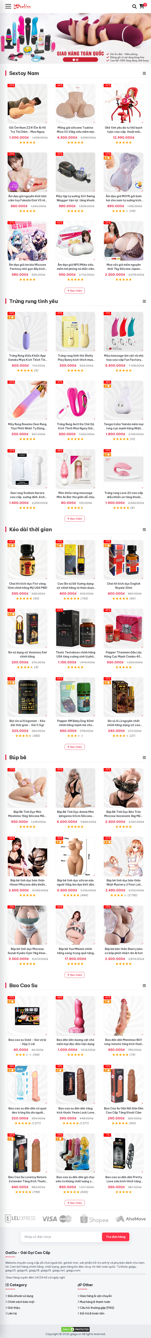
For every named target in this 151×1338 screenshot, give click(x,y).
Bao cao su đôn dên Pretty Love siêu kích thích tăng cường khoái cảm (123, 1181)
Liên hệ (12, 1313)
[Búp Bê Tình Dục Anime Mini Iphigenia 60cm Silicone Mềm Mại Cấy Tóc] (75, 788)
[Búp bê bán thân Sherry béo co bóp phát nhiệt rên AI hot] (123, 925)
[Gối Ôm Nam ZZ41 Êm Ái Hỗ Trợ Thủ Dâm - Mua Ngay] (27, 104)
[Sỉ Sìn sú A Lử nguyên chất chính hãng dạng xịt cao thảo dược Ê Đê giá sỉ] (123, 697)
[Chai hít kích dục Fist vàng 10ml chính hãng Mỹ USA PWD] (27, 560)
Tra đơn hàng (115, 1237)
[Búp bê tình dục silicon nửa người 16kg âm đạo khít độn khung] (75, 856)
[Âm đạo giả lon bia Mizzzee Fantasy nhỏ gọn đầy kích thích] (27, 241)
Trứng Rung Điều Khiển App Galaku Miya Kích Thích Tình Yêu (27, 360)
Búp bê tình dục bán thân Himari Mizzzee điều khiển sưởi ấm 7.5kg (27, 884)
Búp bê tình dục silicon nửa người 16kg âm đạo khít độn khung (75, 884)
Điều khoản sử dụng (20, 1296)
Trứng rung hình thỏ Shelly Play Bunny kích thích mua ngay (75, 360)
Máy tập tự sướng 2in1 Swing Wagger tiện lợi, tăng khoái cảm (75, 200)
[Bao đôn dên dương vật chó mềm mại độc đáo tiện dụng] (75, 1016)
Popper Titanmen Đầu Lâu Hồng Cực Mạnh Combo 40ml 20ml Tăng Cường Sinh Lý (123, 656)
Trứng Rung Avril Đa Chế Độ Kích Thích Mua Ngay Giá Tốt (75, 428)
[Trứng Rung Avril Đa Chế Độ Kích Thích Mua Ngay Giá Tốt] (75, 400)
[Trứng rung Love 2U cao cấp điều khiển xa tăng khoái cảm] (123, 469)
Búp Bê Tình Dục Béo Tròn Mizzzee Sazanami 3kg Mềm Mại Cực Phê (123, 816)
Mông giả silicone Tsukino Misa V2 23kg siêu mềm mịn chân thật (75, 132)
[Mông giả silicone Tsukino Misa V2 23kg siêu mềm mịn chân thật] (75, 104)
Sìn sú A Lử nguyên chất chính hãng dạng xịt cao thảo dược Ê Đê (123, 725)
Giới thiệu (14, 1308)
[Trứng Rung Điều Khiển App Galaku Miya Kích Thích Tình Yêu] (27, 332)
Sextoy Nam (24, 73)
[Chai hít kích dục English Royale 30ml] (123, 560)
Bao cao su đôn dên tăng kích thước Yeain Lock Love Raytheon (75, 1112)
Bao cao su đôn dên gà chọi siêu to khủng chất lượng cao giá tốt (75, 1181)
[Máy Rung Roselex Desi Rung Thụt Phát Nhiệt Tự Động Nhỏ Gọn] (27, 400)
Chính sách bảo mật (21, 1302)
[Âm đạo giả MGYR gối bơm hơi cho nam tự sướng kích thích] (123, 172)
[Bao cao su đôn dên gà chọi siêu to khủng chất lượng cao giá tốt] (75, 1153)
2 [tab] (77, 60)
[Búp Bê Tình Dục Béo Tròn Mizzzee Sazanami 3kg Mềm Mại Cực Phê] (123, 788)
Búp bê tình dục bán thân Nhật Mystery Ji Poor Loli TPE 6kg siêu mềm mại (124, 884)
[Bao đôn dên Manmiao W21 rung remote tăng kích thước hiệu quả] (123, 1016)
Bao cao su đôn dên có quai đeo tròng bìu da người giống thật (27, 1112)
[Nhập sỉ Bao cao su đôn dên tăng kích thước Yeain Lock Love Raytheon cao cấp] (75, 1084)
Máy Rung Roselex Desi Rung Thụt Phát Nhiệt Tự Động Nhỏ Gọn (27, 428)
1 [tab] (74, 60)
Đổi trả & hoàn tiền (92, 1313)
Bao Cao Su (23, 985)
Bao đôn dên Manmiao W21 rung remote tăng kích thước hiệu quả (123, 1044)
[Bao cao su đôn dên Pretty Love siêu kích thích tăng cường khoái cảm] (123, 1153)
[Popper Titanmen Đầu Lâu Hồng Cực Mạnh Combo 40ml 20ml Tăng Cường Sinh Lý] (123, 628)
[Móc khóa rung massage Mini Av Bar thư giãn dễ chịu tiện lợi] (75, 469)
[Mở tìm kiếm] (134, 6)
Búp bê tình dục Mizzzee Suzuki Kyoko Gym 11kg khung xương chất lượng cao (27, 953)
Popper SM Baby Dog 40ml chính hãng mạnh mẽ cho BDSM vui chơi (75, 725)
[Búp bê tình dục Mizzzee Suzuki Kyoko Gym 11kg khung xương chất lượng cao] (27, 925)
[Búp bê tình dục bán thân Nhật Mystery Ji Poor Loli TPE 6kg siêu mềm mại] (123, 856)
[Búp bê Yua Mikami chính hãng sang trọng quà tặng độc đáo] (75, 925)
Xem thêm (75, 290)
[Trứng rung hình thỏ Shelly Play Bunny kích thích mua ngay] (75, 332)
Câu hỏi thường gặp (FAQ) (97, 1308)
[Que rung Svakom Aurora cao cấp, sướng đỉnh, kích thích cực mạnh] (27, 469)
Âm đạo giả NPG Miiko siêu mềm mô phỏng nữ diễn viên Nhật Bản (75, 269)
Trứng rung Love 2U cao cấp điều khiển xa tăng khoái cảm (123, 497)
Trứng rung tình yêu (33, 301)
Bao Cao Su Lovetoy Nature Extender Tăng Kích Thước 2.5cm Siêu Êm (27, 1181)
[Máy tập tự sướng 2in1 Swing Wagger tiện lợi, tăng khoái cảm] (75, 172)
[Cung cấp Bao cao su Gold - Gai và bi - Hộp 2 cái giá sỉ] (27, 1016)
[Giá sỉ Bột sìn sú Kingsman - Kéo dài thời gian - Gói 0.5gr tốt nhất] (27, 697)
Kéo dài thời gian (30, 529)
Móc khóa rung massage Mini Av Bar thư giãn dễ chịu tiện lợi (75, 497)
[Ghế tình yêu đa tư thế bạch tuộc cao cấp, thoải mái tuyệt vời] (123, 104)
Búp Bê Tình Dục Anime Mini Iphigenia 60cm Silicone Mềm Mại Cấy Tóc (75, 816)
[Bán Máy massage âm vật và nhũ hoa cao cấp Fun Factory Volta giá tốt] (123, 332)
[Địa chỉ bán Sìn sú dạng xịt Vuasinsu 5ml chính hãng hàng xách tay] (27, 628)
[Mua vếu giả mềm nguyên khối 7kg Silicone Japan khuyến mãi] (123, 241)
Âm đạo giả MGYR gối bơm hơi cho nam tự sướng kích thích (124, 200)
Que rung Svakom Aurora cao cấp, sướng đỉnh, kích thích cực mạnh (27, 497)
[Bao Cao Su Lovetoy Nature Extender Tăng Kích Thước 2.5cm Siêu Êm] (27, 1153)
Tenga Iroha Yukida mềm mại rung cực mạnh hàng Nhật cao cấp (124, 428)
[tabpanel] (75, 38)
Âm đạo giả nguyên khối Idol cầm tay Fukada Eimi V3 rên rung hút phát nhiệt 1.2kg (27, 200)
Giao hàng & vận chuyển (96, 1296)
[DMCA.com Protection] (75, 1329)
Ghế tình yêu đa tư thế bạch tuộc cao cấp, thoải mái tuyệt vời (123, 132)
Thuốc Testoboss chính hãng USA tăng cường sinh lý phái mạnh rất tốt (75, 656)
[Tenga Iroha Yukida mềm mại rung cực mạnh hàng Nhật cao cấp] (123, 400)
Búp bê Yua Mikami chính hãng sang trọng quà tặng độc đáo (75, 953)
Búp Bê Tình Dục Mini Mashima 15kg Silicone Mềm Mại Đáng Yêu (27, 816)
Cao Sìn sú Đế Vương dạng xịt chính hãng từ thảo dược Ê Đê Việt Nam (75, 588)
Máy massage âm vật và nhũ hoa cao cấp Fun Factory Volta (123, 360)
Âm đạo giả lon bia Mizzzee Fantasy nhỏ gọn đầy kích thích (27, 269)
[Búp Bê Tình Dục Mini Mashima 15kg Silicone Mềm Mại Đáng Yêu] (27, 788)
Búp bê (17, 757)
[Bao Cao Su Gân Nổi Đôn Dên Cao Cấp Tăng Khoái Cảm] (123, 1084)
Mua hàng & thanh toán (95, 1302)
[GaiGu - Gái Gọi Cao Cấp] (24, 6)
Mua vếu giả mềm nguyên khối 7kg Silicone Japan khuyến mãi (124, 269)
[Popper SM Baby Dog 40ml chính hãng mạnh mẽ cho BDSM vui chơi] (75, 697)
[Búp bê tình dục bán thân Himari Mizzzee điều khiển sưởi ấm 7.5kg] (27, 856)
